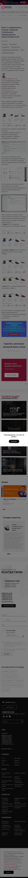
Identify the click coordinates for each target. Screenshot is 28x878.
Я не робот (14, 441)
